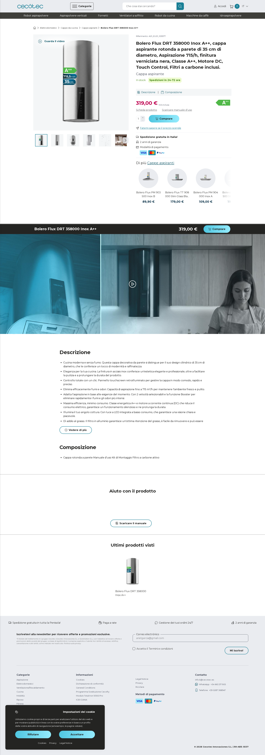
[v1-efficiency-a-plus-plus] (223, 103)
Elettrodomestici (25, 683)
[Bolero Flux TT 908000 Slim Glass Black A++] (177, 178)
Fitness (20, 703)
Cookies (80, 679)
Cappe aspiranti (160, 163)
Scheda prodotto (146, 109)
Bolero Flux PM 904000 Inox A (205, 194)
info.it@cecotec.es (204, 679)
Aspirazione (22, 679)
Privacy (139, 683)
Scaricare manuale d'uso (177, 109)
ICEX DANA (81, 699)
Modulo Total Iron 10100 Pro (89, 695)
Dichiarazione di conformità (90, 683)
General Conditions (85, 687)
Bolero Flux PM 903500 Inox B (148, 194)
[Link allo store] (30, 6)
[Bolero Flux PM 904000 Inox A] (205, 178)
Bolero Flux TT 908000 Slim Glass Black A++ (177, 194)
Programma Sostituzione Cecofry (92, 691)
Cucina (20, 691)
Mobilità (21, 695)
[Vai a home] (34, 27)
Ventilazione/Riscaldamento (30, 687)
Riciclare (140, 687)
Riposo (20, 699)
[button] (126, 140)
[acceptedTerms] (133, 648)
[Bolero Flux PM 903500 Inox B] (148, 178)
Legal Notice (142, 679)
